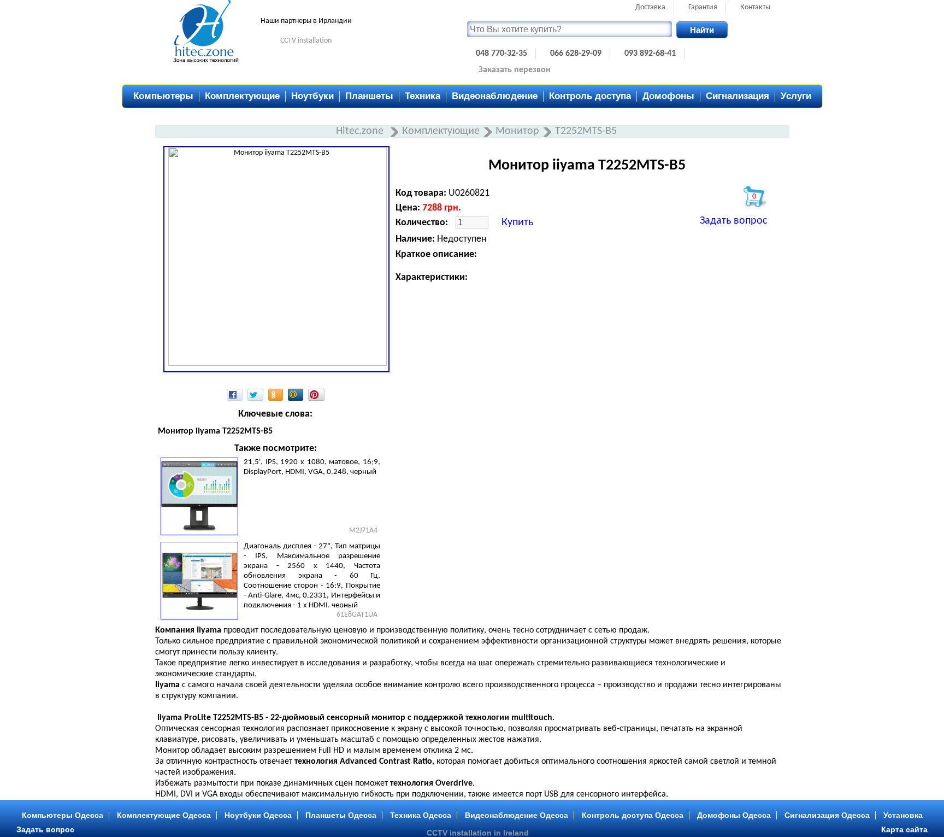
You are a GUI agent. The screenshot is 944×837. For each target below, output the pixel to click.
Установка (903, 815)
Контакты (755, 7)
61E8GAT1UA (357, 615)
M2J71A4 (363, 530)
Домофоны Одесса (734, 815)
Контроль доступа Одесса (632, 815)
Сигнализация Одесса (827, 815)
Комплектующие (242, 96)
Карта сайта (904, 829)
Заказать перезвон (515, 70)
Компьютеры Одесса (62, 815)
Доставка (650, 7)
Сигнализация (737, 96)
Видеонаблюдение (495, 96)
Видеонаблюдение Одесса (516, 815)
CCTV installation (306, 41)
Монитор (517, 131)
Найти (702, 29)
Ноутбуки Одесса (258, 815)
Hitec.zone (361, 131)
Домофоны (668, 96)
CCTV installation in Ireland (478, 832)
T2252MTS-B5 (586, 131)
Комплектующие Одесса (164, 815)
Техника (422, 96)
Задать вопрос (733, 220)
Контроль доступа (590, 96)
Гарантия (702, 7)
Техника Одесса (420, 815)
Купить (517, 222)
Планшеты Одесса (340, 815)
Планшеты (369, 96)
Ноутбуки (312, 96)
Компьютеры (163, 96)
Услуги (796, 96)
